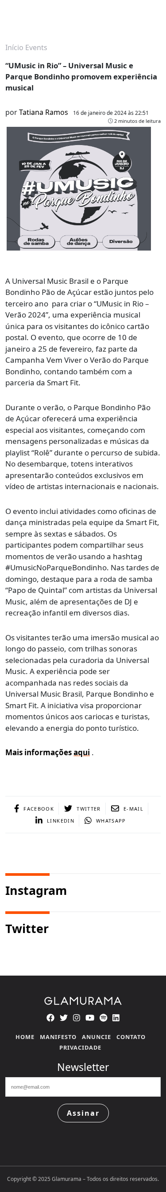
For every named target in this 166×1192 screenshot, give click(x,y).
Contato (131, 1037)
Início (14, 47)
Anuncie (96, 1037)
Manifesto (58, 1037)
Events (36, 47)
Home (25, 1037)
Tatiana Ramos (43, 112)
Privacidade (80, 1047)
